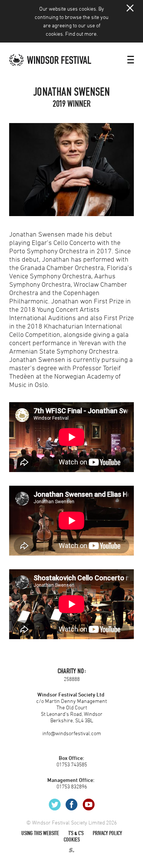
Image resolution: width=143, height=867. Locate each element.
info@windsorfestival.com (71, 733)
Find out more (80, 33)
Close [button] (130, 8)
